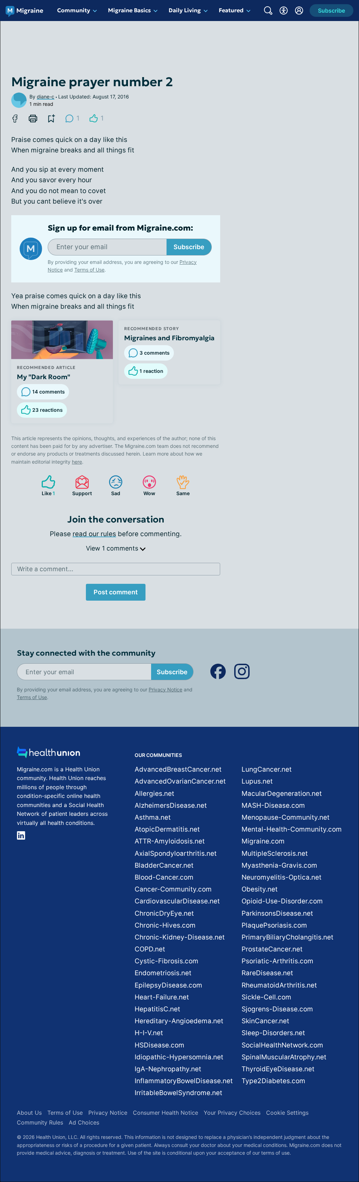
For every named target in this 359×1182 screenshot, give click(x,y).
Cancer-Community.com (173, 889)
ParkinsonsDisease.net (277, 913)
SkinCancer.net (265, 1021)
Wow (145, 485)
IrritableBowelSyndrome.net (178, 1093)
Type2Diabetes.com (273, 1081)
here (77, 462)
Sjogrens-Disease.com (277, 1009)
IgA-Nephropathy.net (168, 1069)
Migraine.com (263, 841)
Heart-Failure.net (162, 997)
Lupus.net (257, 781)
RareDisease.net (267, 973)
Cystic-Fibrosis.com (166, 961)
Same (179, 485)
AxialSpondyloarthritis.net (176, 853)
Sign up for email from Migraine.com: (120, 228)
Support (80, 485)
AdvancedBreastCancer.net (178, 769)
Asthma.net (153, 817)
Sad (111, 485)
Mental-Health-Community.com (292, 829)
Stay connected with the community (86, 653)
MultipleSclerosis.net (275, 853)
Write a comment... (45, 569)
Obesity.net (260, 889)
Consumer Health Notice (165, 1112)
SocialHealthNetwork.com (282, 1045)
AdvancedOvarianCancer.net (180, 781)
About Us (29, 1112)
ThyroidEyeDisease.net (278, 1069)
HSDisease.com (159, 1045)
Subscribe (189, 247)
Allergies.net (154, 794)
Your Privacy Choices (232, 1112)
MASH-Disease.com (273, 805)
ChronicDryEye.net (164, 913)
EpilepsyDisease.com (168, 985)
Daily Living (185, 10)
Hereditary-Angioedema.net (179, 1021)
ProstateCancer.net (272, 949)
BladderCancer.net (164, 865)
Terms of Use (89, 270)
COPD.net (150, 949)
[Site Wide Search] (268, 10)
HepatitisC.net (157, 1009)
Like (44, 485)
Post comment (116, 592)
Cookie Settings (287, 1112)
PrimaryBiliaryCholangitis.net (287, 937)
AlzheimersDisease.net (171, 805)
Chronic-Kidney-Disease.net (180, 937)
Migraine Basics (129, 10)
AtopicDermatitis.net (167, 829)
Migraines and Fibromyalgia (169, 338)
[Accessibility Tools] (283, 10)
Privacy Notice (165, 689)
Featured (231, 10)
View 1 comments (113, 548)
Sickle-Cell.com (266, 997)
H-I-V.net (149, 1033)
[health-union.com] (48, 754)
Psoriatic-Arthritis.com (277, 961)
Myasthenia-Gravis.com (279, 865)
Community (73, 10)
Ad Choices (84, 1122)
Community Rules (40, 1122)
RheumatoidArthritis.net (279, 985)
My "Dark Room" (43, 377)
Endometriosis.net (163, 973)
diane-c (45, 97)
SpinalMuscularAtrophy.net (284, 1057)
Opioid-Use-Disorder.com (282, 901)
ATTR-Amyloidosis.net (170, 841)
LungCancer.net (267, 769)
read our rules (94, 534)
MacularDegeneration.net (282, 794)
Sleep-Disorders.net (273, 1033)
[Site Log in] (299, 10)
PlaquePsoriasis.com (274, 925)
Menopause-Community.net (286, 817)
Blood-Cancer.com (164, 877)
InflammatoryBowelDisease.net (184, 1081)
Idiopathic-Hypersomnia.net (179, 1057)
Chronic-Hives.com (165, 925)
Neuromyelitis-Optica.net (281, 877)
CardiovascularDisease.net (177, 901)
